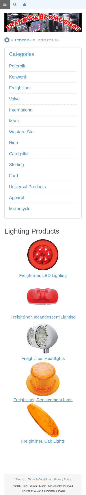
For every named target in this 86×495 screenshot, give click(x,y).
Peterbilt (17, 65)
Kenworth (18, 77)
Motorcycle (19, 208)
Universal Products (27, 186)
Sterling (16, 164)
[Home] (43, 22)
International (21, 109)
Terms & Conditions (39, 479)
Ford (13, 175)
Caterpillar (19, 153)
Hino (13, 142)
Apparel (16, 197)
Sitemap (20, 479)
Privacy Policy (62, 479)
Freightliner (20, 87)
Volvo (14, 98)
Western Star (22, 131)
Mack (14, 120)
